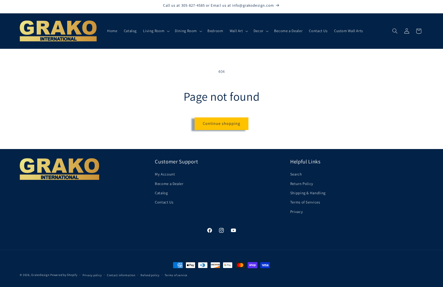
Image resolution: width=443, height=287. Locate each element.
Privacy (296, 211)
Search (296, 174)
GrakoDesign (40, 275)
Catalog (161, 192)
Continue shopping (221, 123)
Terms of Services (305, 202)
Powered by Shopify (63, 275)
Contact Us (164, 202)
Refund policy (149, 275)
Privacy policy (92, 275)
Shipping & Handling (308, 192)
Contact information (121, 275)
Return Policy (301, 183)
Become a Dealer (169, 183)
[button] (156, 31)
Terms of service (176, 275)
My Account (165, 174)
